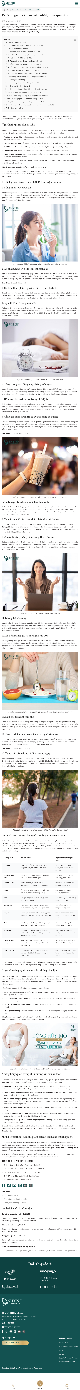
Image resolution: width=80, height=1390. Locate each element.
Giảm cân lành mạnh (18, 283)
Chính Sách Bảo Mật (67, 1362)
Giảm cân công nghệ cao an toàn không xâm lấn (25, 99)
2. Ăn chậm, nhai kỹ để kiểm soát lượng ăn (24, 52)
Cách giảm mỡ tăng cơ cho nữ (15, 1203)
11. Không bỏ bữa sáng (16, 80)
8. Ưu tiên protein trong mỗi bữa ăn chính (23, 70)
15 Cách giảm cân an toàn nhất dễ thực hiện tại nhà (26, 45)
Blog (8, 10)
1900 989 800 (9, 1323)
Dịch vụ (62, 1350)
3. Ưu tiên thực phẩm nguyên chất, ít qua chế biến (27, 55)
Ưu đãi (61, 1354)
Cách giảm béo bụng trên (21, 748)
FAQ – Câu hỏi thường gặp (16, 108)
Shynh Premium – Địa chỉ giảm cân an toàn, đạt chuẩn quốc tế (30, 105)
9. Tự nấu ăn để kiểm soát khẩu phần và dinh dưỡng (27, 73)
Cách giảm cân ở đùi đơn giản (15, 1199)
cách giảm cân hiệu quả (20, 524)
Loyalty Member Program (68, 1358)
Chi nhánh (13, 1388)
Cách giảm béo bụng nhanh (21, 433)
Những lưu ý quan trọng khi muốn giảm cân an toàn (25, 102)
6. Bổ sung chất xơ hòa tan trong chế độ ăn (25, 64)
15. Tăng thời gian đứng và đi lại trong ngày (24, 92)
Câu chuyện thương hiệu (68, 1347)
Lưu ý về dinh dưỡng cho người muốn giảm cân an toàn (27, 96)
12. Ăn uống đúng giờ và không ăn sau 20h (24, 83)
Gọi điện (40, 1388)
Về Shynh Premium (66, 1343)
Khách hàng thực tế (9, 59)
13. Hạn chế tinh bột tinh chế (19, 86)
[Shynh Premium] (8, 3)
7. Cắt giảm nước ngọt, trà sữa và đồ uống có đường (28, 67)
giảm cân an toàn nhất (50, 29)
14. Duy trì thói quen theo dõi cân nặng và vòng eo (27, 89)
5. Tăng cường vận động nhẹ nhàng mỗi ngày (25, 61)
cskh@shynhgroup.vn (12, 1327)
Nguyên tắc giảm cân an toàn (17, 42)
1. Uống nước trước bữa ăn (18, 49)
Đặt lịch (66, 1388)
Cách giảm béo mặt (11, 1195)
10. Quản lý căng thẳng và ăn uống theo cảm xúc (27, 77)
